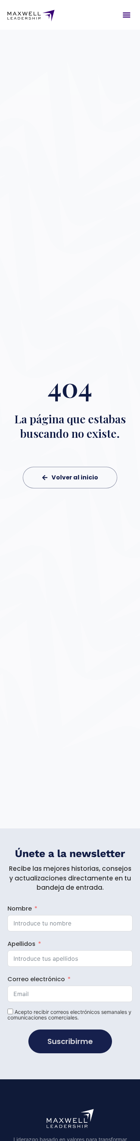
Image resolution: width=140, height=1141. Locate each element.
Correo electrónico (36, 979)
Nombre (19, 908)
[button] (126, 15)
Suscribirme (70, 1041)
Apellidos (21, 944)
